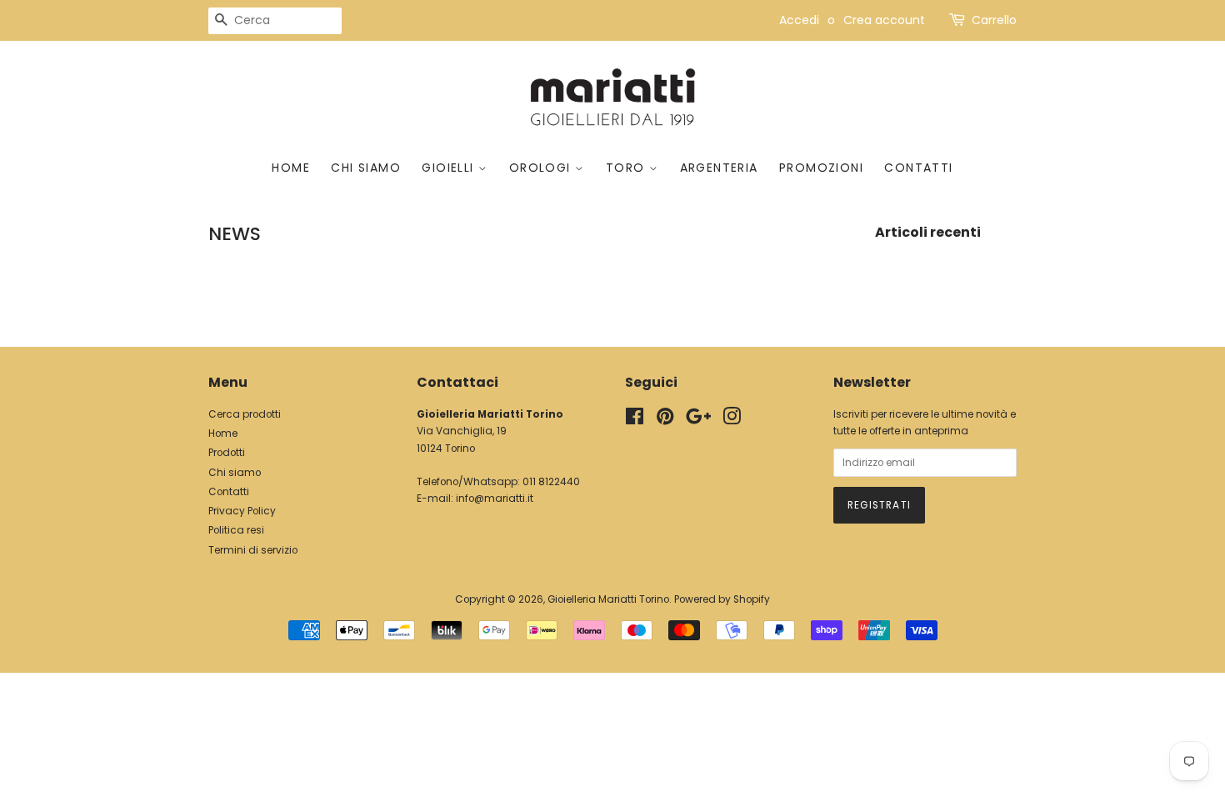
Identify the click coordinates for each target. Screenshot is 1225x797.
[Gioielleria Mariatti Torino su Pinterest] (665, 420)
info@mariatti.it (494, 498)
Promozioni (821, 167)
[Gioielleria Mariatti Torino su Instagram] (731, 420)
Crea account (884, 20)
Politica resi (236, 530)
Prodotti (226, 452)
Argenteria (719, 167)
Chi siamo (366, 167)
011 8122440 (551, 482)
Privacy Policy (242, 511)
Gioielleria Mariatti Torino (608, 599)
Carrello (994, 20)
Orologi (542, 167)
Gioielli (450, 167)
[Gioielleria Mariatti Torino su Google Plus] (698, 420)
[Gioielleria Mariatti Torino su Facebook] (634, 420)
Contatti (918, 167)
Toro (627, 167)
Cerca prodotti (244, 414)
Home (291, 167)
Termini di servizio (253, 550)
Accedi (799, 20)
